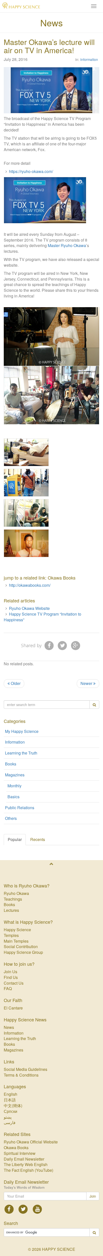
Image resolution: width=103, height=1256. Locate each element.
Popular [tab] (15, 839)
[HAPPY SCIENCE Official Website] (21, 6)
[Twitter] (62, 645)
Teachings (13, 899)
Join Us (10, 971)
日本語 (10, 1100)
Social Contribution (21, 946)
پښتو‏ (8, 1117)
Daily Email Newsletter (24, 1159)
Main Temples (16, 941)
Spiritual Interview (20, 1153)
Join (93, 1196)
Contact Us (14, 983)
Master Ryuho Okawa (67, 245)
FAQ (8, 988)
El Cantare (13, 1008)
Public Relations (19, 807)
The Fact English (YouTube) (28, 1170)
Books (10, 764)
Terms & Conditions (21, 1075)
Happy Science (17, 929)
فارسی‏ (10, 1122)
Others (11, 818)
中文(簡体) (13, 1105)
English (10, 1094)
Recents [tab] (37, 839)
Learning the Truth (21, 753)
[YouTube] (37, 1209)
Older (15, 683)
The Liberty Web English (26, 1164)
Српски (10, 1111)
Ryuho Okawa (16, 893)
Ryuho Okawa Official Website (31, 1142)
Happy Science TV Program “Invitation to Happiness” (42, 617)
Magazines (14, 775)
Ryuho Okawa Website (29, 608)
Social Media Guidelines (25, 1069)
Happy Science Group (23, 952)
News (51, 22)
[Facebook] (49, 645)
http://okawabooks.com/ (29, 585)
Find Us (11, 977)
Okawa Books (16, 1147)
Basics (14, 796)
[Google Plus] (75, 645)
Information (89, 59)
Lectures (11, 910)
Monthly (15, 786)
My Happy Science (21, 731)
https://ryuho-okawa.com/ (31, 171)
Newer (86, 683)
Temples (11, 935)
